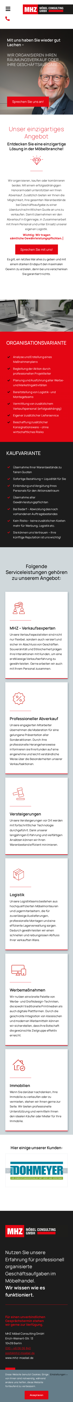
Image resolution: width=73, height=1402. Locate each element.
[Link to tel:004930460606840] (11, 18)
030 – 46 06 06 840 (18, 1348)
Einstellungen (58, 1374)
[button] (8, 1170)
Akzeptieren (36, 1395)
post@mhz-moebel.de (20, 1353)
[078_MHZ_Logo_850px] (48, 6)
